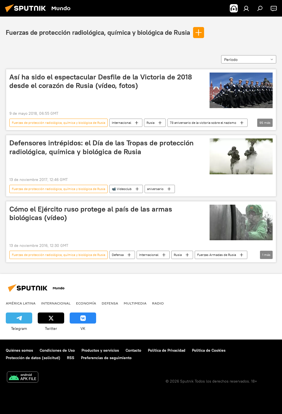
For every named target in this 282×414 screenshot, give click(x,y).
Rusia (150, 123)
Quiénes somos (19, 350)
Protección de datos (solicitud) (33, 357)
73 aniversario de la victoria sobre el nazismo (203, 123)
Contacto (133, 350)
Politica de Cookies (209, 350)
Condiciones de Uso (57, 350)
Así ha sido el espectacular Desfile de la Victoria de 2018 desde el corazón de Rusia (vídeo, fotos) (100, 81)
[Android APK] (22, 378)
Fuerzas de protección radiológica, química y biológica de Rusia (98, 32)
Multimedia (135, 303)
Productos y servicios (100, 350)
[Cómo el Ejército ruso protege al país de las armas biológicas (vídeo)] (241, 222)
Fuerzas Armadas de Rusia (216, 255)
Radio (158, 303)
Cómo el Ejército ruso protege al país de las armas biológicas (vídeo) (90, 213)
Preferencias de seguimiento (106, 357)
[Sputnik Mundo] (27, 12)
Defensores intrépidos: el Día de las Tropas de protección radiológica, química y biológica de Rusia (101, 147)
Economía (86, 303)
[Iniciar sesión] (246, 8)
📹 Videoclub (122, 189)
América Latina (21, 303)
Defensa (118, 255)
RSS (70, 357)
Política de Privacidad (166, 350)
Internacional (121, 123)
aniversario (155, 189)
